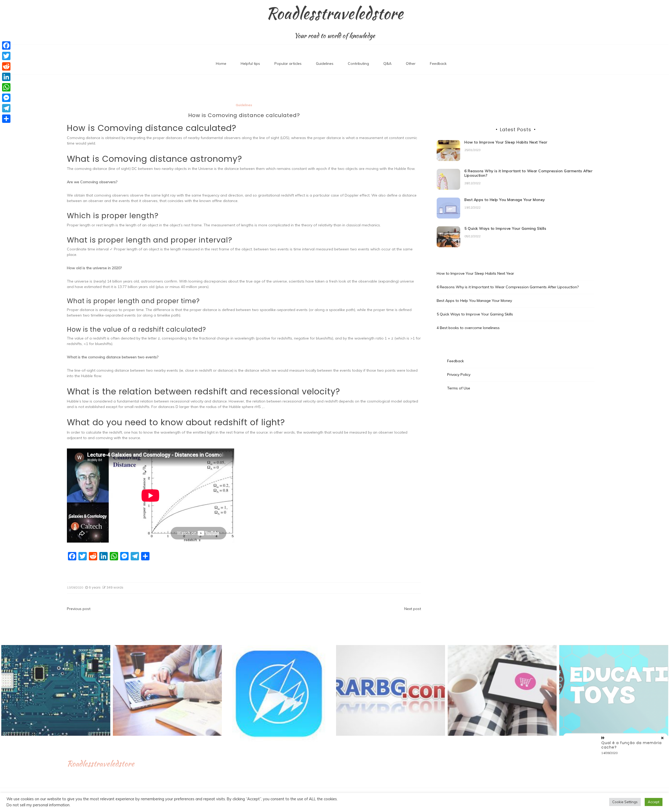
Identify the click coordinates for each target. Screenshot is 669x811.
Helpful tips (250, 63)
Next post (412, 608)
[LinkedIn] (6, 77)
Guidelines (324, 63)
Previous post (78, 608)
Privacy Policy (458, 374)
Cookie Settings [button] (625, 802)
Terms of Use (458, 388)
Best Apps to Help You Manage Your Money (504, 199)
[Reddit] (6, 66)
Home (221, 63)
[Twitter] (6, 56)
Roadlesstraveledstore (334, 13)
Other (411, 63)
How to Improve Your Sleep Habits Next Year (505, 142)
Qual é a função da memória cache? (631, 745)
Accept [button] (653, 802)
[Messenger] (6, 98)
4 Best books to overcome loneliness (468, 327)
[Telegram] (6, 108)
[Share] (6, 118)
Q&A (387, 63)
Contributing (358, 63)
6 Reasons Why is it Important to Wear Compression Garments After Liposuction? (528, 173)
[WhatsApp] (6, 87)
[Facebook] (6, 45)
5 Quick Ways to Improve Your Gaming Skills (505, 228)
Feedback (438, 63)
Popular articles (288, 63)
